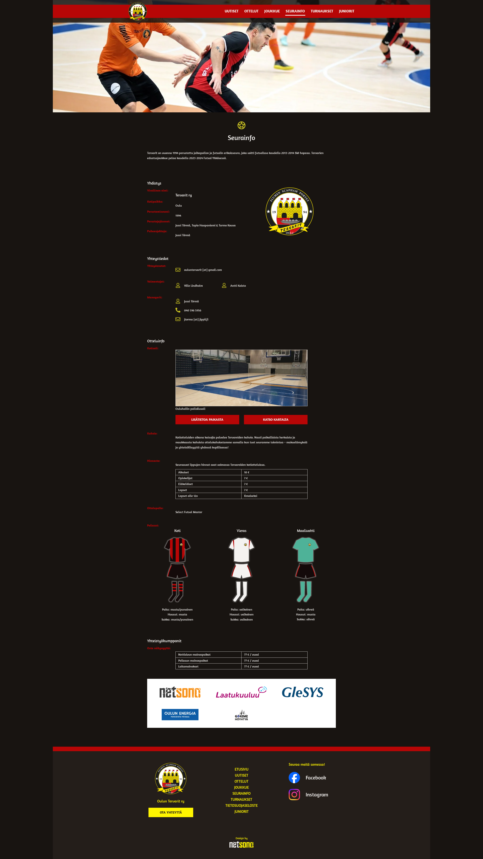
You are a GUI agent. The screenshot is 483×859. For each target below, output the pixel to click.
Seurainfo (295, 11)
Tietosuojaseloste (241, 805)
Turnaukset (322, 11)
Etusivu (241, 769)
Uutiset (231, 11)
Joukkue (272, 11)
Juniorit (346, 11)
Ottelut (251, 11)
